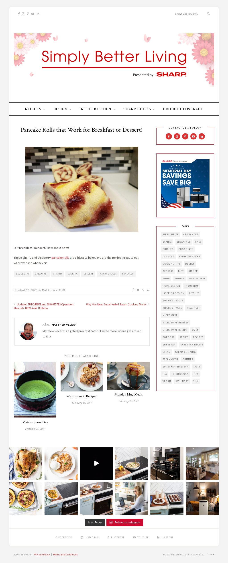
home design (171, 285)
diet (181, 271)
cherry (57, 273)
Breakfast (41, 273)
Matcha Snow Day (35, 422)
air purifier (171, 234)
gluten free (197, 278)
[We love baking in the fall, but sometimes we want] (166, 498)
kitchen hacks (172, 307)
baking (167, 241)
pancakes (128, 273)
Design (60, 108)
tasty (196, 366)
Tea (165, 373)
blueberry (22, 273)
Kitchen (194, 293)
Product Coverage (183, 108)
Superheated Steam (176, 366)
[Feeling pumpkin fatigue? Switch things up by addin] (25, 498)
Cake (198, 241)
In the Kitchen (95, 108)
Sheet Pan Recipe (191, 344)
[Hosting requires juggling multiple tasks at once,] (166, 463)
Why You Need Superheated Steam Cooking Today (116, 304)
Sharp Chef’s (137, 108)
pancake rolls (60, 258)
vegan (167, 381)
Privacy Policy (42, 554)
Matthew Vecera (54, 290)
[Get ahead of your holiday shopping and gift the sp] (202, 498)
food (166, 278)
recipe (183, 337)
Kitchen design (173, 300)
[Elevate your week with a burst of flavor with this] (131, 463)
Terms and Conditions (65, 554)
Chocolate (185, 249)
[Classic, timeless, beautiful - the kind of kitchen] (202, 463)
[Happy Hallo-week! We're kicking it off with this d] (96, 498)
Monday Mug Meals (128, 394)
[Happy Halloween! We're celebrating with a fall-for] (61, 498)
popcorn (169, 337)
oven (195, 329)
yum (195, 381)
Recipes (33, 108)
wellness (182, 381)
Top (210, 554)
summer (188, 359)
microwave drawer (176, 322)
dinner (193, 271)
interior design (173, 293)
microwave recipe (175, 329)
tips (196, 373)
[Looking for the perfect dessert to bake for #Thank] (61, 463)
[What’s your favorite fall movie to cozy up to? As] (96, 463)
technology (180, 373)
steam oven (170, 359)
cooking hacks (189, 256)
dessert (88, 273)
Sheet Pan (169, 344)
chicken (168, 249)
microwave (170, 315)
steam (167, 351)
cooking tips (172, 263)
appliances (190, 234)
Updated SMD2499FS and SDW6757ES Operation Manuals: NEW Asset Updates (43, 306)
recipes (198, 337)
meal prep (193, 307)
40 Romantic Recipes (82, 396)
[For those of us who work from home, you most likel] (131, 498)
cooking (73, 273)
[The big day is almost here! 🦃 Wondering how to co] (25, 463)
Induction (192, 285)
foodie (179, 278)
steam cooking (185, 351)
